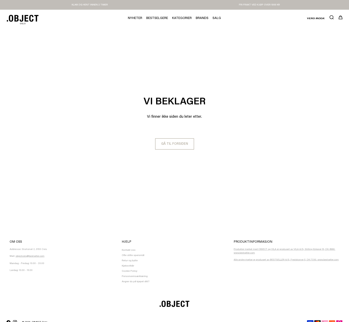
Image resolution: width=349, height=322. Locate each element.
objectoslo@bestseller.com (30, 256)
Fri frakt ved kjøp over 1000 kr (259, 5)
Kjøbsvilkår (128, 266)
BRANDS (202, 18)
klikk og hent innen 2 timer (90, 5)
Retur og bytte (130, 260)
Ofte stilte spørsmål (133, 255)
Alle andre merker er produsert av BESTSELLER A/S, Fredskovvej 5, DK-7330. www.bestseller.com (286, 260)
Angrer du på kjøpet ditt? (135, 281)
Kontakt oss (129, 250)
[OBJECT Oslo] (22, 18)
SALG (216, 18)
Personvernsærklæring (135, 276)
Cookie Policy (129, 271)
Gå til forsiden (174, 144)
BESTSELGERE (157, 18)
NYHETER (135, 18)
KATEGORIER (182, 18)
